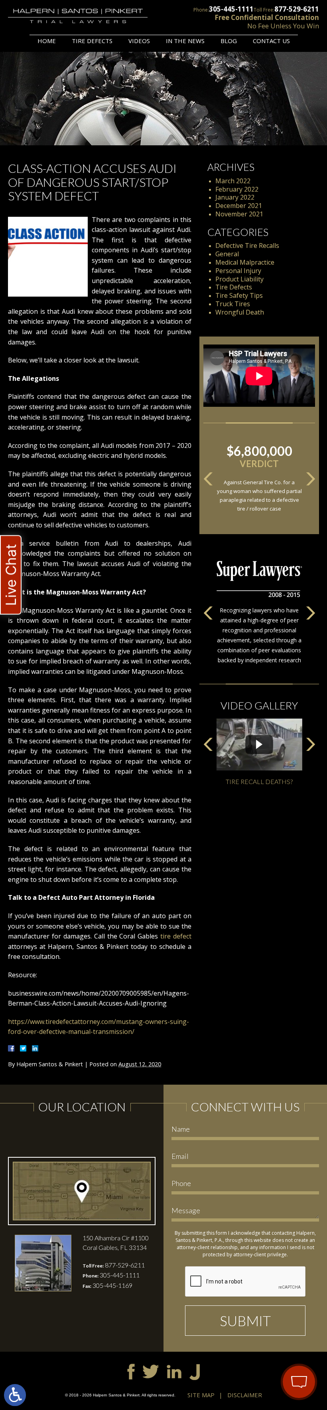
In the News (185, 41)
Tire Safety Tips (239, 295)
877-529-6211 (296, 9)
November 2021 (239, 214)
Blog (229, 41)
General (227, 254)
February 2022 (236, 189)
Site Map (201, 1395)
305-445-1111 (231, 9)
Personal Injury (238, 270)
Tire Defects (92, 41)
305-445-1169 (112, 1285)
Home (46, 41)
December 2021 (238, 205)
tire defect (175, 936)
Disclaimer (244, 1395)
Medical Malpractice (244, 262)
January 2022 (234, 197)
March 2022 (232, 180)
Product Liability (239, 279)
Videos (139, 41)
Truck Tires (232, 303)
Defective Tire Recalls (247, 245)
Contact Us (271, 41)
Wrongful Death (239, 312)
